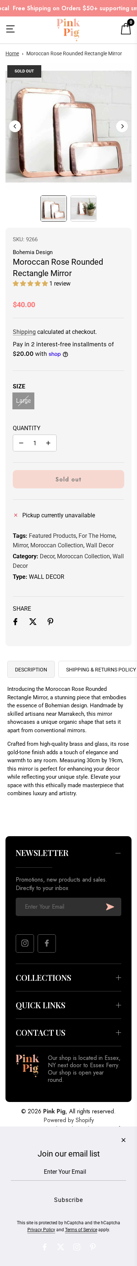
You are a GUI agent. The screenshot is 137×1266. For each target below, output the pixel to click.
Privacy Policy (41, 1229)
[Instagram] (25, 943)
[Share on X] (33, 623)
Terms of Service (81, 1229)
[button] (15, 126)
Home (12, 53)
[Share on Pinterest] (50, 623)
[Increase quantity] (48, 443)
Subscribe (110, 907)
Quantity (27, 428)
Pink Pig (54, 1111)
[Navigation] (10, 30)
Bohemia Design (33, 252)
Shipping (24, 331)
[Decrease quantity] (21, 443)
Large (23, 400)
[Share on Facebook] (15, 623)
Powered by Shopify (68, 1120)
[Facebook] (47, 943)
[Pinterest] (93, 1247)
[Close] (123, 1140)
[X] (61, 1247)
